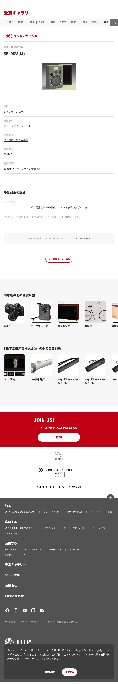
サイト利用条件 (11, 622)
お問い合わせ (14, 596)
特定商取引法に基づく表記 (68, 622)
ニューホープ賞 (99, 528)
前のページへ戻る (61, 259)
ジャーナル (12, 575)
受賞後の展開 (10, 549)
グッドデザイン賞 (51, 512)
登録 (59, 437)
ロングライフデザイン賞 (73, 528)
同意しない (50, 672)
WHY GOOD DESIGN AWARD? (18, 528)
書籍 (110, 512)
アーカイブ (95, 512)
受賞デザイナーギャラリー (16, 555)
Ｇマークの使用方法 (32, 549)
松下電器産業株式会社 (16, 140)
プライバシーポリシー (29, 622)
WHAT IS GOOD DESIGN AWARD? (20, 512)
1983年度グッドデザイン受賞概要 (22, 168)
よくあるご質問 (11, 533)
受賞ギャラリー (15, 565)
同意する (69, 672)
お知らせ (11, 585)
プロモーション (76, 549)
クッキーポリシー (32, 658)
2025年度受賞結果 (75, 512)
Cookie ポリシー (48, 622)
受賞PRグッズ (55, 549)
